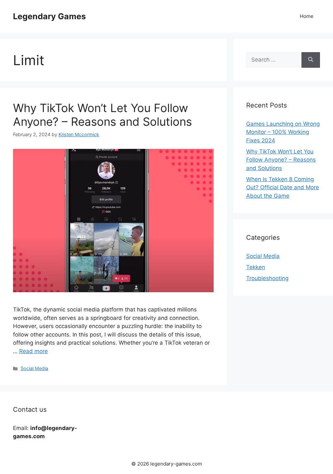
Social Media (34, 368)
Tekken (255, 267)
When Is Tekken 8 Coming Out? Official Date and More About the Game (282, 187)
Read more (33, 351)
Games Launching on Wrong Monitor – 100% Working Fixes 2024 (283, 132)
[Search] (310, 60)
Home (306, 16)
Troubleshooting (267, 278)
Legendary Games (49, 16)
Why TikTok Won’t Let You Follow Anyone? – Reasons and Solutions (102, 114)
